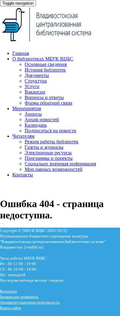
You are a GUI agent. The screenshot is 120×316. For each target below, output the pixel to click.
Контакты (22, 174)
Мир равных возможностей (53, 169)
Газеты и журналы (44, 147)
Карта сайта (10, 308)
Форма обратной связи (48, 103)
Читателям (23, 136)
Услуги (32, 86)
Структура (36, 80)
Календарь (36, 125)
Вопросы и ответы (44, 97)
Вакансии (35, 91)
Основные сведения (46, 64)
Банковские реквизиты (19, 297)
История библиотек (45, 69)
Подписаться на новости (50, 130)
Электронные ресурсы (48, 152)
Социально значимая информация (60, 163)
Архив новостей (42, 119)
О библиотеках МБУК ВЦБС (42, 58)
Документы (37, 75)
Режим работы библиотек (51, 141)
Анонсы (33, 114)
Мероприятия (26, 108)
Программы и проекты (49, 158)
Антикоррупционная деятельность (30, 302)
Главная (20, 53)
